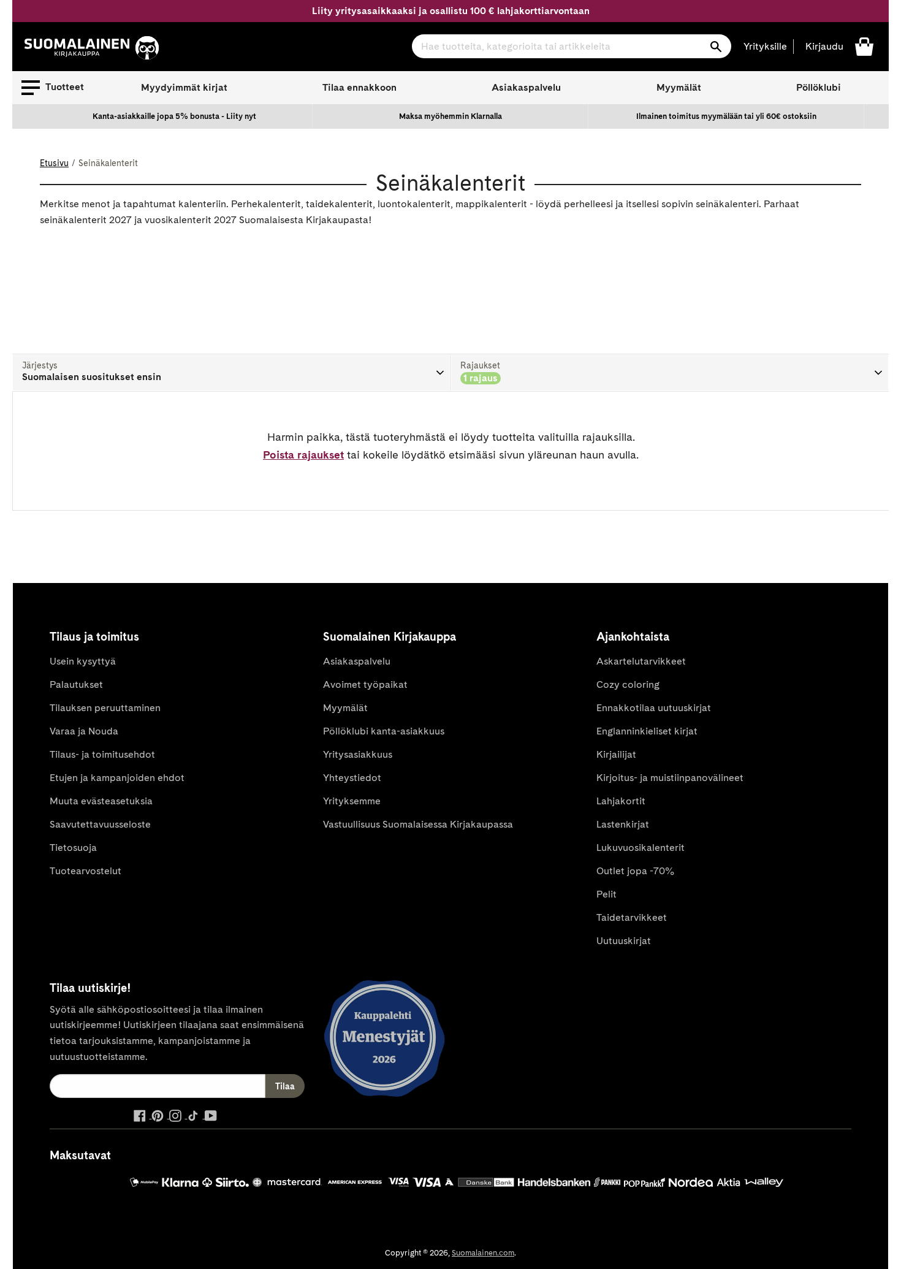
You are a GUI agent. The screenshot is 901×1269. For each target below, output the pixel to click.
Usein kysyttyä (83, 661)
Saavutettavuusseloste (100, 824)
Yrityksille (765, 46)
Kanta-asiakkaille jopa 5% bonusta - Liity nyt (174, 116)
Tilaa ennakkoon (359, 87)
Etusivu (54, 163)
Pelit (606, 894)
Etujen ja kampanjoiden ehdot (117, 777)
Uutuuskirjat (623, 941)
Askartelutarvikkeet (641, 661)
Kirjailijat (616, 754)
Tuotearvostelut (85, 871)
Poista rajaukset (303, 454)
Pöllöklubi (818, 87)
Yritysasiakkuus (357, 754)
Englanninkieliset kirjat (647, 731)
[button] (52, 87)
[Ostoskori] (864, 45)
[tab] (231, 373)
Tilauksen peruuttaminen (105, 708)
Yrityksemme (352, 801)
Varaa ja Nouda (84, 731)
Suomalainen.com (483, 1252)
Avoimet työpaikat (365, 684)
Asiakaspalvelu (526, 87)
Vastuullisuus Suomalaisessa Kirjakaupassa (418, 824)
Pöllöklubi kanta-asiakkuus (383, 731)
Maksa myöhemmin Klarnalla (450, 116)
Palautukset (76, 684)
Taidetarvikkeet (631, 917)
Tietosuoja (73, 847)
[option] (175, 116)
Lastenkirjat (622, 824)
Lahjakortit (620, 801)
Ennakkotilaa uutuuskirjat (653, 708)
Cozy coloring (628, 684)
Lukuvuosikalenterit (640, 847)
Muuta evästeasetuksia (101, 801)
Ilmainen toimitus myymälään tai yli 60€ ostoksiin (726, 116)
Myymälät (678, 87)
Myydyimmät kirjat (184, 87)
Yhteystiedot (352, 777)
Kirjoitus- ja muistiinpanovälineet (669, 777)
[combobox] (571, 46)
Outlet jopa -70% (635, 871)
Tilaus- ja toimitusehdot (102, 754)
